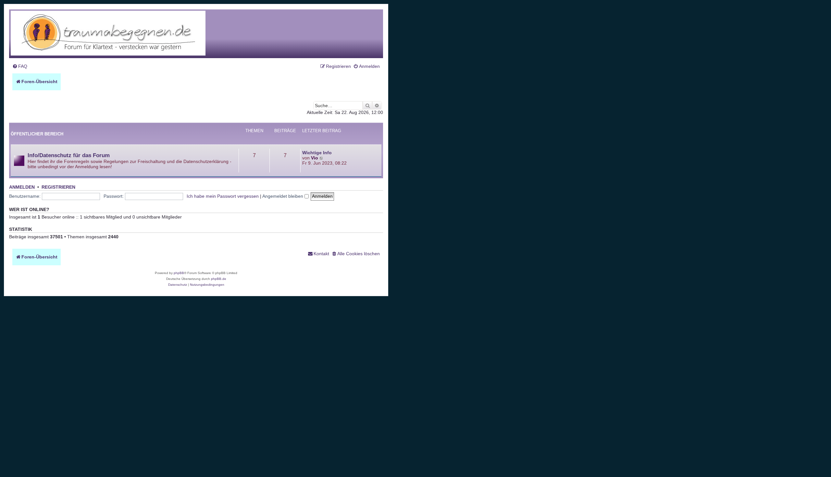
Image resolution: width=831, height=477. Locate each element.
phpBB (179, 273)
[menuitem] (19, 66)
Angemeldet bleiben (283, 196)
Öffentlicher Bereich (37, 134)
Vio (314, 157)
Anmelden (22, 187)
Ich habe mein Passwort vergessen (223, 196)
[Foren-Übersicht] (108, 33)
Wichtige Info (317, 152)
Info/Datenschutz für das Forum (69, 155)
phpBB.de (218, 279)
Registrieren (58, 187)
